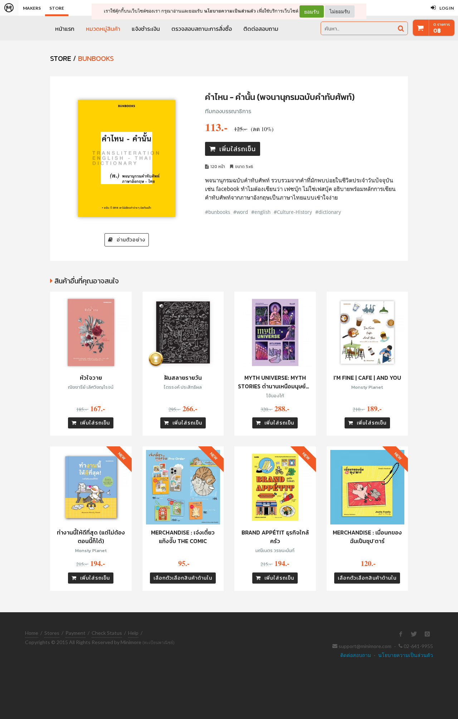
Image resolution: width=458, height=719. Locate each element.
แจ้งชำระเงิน (146, 28)
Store (56, 8)
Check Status (107, 633)
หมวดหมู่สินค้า (103, 28)
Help (133, 633)
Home (31, 633)
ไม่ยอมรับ (340, 11)
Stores (51, 633)
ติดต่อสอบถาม (260, 28)
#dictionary (328, 212)
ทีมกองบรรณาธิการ (228, 111)
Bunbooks (96, 58)
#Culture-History (293, 212)
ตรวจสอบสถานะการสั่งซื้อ (201, 28)
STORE (60, 58)
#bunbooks (217, 212)
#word (240, 212)
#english (261, 212)
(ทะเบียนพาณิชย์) (158, 642)
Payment (75, 633)
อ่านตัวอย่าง (131, 240)
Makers (32, 8)
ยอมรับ (311, 11)
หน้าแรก (64, 28)
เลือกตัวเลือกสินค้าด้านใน (183, 578)
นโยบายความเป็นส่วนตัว (230, 11)
